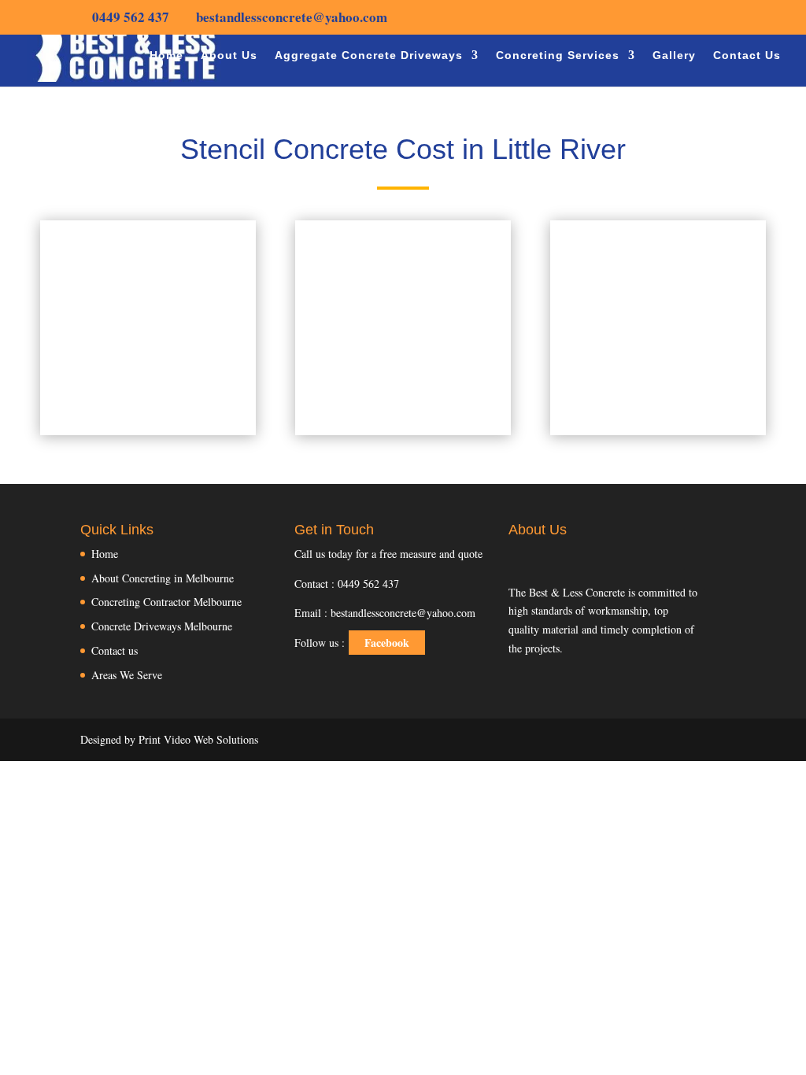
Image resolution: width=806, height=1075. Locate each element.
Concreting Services (557, 55)
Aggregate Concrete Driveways (369, 55)
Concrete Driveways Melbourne (161, 626)
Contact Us (747, 55)
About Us (229, 55)
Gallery (674, 55)
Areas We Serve (126, 674)
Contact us (114, 650)
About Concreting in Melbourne (162, 578)
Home (166, 55)
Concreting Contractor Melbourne (166, 601)
